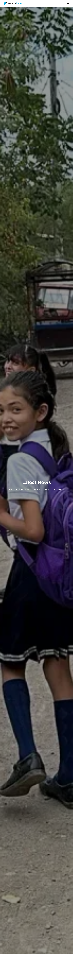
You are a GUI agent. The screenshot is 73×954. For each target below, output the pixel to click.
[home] (13, 3)
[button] (67, 3)
